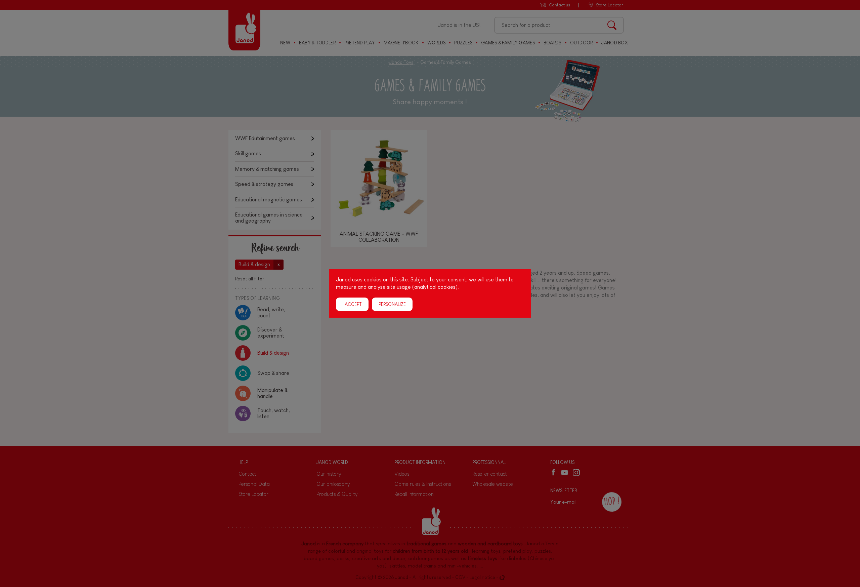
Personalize (392, 304)
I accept (352, 304)
